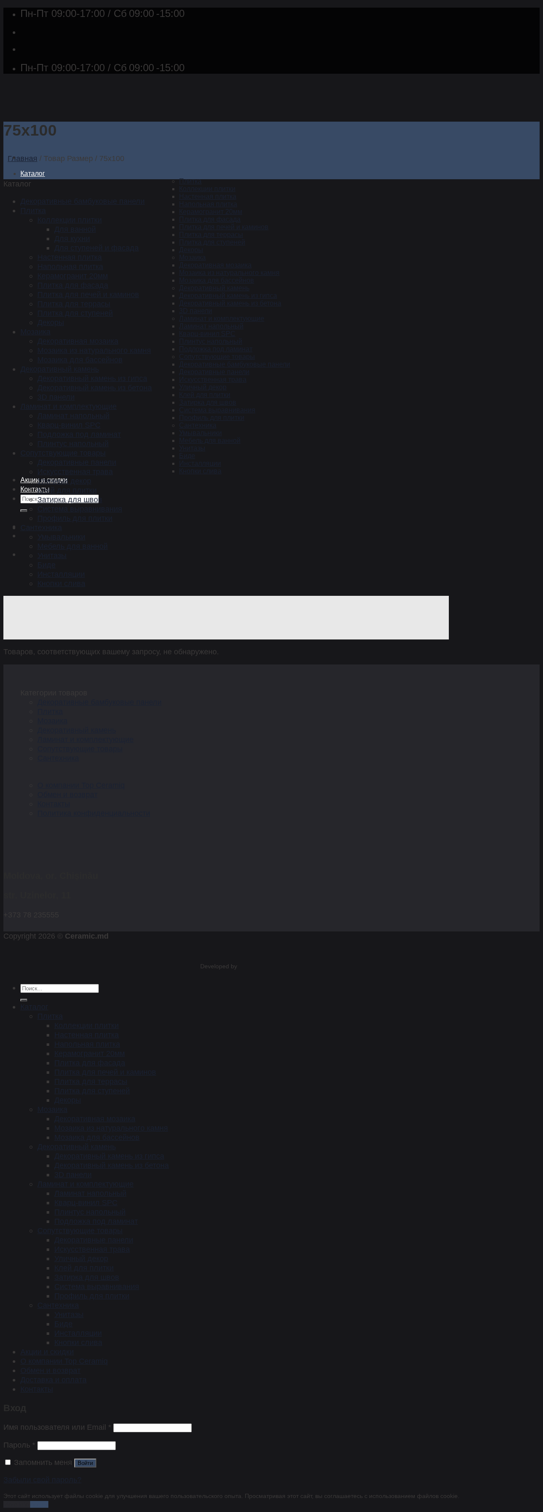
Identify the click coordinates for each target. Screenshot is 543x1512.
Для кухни (72, 238)
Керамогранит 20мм (210, 211)
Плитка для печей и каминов (224, 227)
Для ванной (75, 229)
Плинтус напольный (210, 341)
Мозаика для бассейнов (216, 280)
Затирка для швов (207, 402)
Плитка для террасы (211, 234)
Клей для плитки (204, 394)
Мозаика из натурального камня (229, 272)
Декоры (191, 249)
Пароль (19, 1444)
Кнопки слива (200, 471)
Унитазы (192, 448)
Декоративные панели (214, 371)
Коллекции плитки (207, 188)
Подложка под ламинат (215, 349)
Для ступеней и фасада (96, 247)
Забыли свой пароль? (42, 1479)
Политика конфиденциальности (93, 813)
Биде (187, 455)
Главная (22, 158)
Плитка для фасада (210, 219)
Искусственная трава (212, 379)
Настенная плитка (207, 196)
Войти (85, 1463)
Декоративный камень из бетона (230, 303)
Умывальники (200, 432)
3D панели (195, 310)
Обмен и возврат (67, 794)
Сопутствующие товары (217, 356)
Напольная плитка (208, 204)
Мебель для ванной (210, 440)
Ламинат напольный (211, 326)
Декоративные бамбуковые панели (234, 364)
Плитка (190, 181)
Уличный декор (203, 387)
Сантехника (197, 425)
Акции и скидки (47, 1351)
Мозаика (192, 257)
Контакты (35, 489)
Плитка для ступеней (212, 242)
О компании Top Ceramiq (81, 785)
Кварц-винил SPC (207, 333)
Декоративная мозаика (215, 265)
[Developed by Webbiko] (246, 966)
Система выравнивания (217, 410)
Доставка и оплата (53, 1379)
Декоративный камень (214, 288)
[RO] (26, 554)
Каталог (32, 173)
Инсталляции (200, 463)
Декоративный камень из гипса (228, 295)
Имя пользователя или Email (57, 1427)
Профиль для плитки (211, 417)
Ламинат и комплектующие (221, 318)
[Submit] (23, 510)
